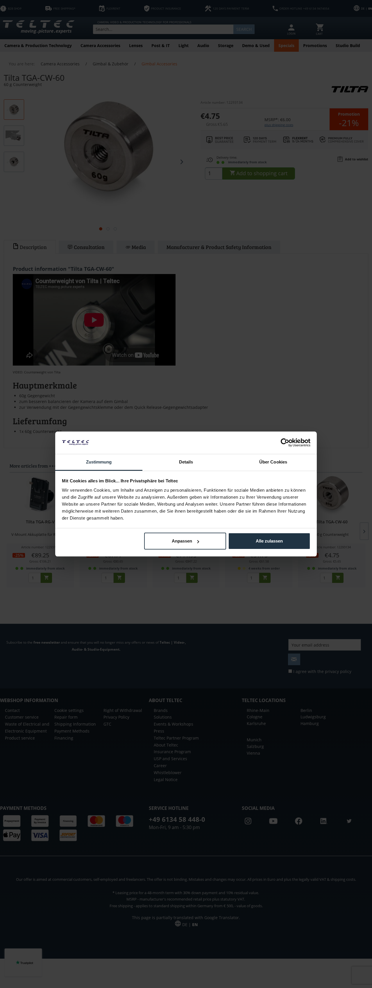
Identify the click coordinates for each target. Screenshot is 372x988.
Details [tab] (186, 461)
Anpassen (182, 540)
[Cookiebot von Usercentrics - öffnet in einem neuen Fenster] (285, 442)
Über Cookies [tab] (273, 461)
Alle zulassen (269, 540)
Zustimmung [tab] (99, 461)
